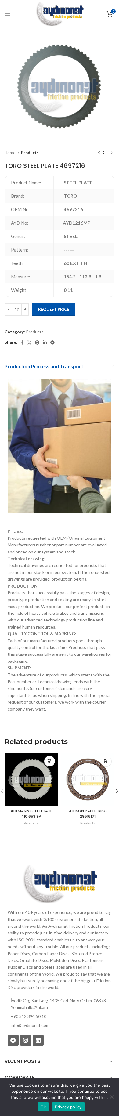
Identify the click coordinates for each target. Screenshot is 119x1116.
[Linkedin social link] (45, 342)
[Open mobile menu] (8, 14)
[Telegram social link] (52, 342)
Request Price (53, 309)
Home (10, 152)
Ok (43, 1106)
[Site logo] (59, 13)
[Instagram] (25, 1040)
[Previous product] (99, 153)
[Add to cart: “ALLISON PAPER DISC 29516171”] (106, 761)
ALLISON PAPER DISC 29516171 (88, 813)
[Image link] (59, 883)
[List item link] (59, 1025)
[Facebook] (13, 1040)
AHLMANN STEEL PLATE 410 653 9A (31, 813)
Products (30, 152)
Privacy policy (68, 1106)
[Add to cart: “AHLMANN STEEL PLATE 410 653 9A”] (49, 761)
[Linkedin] (38, 1040)
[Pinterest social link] (37, 342)
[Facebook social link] (22, 342)
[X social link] (29, 342)
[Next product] (111, 153)
